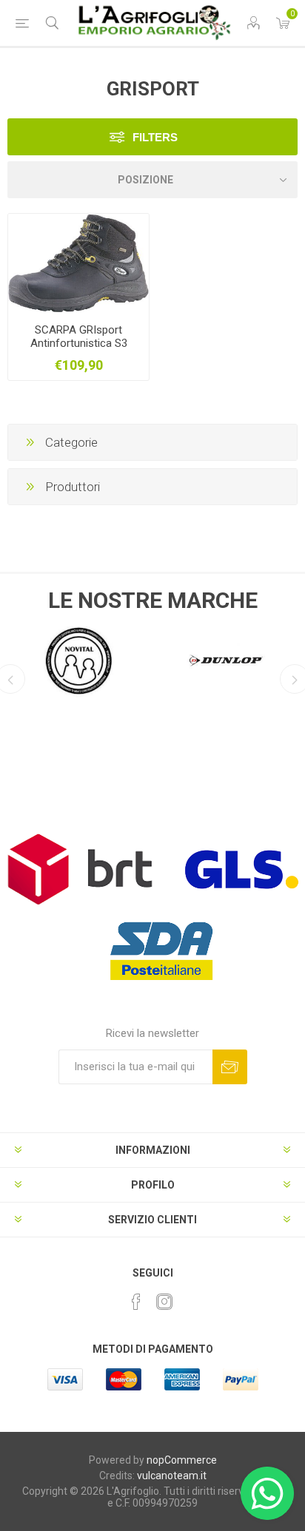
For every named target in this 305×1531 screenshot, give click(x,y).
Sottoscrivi (229, 1067)
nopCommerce (182, 1460)
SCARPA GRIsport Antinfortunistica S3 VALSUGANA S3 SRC (78, 343)
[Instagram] (164, 1302)
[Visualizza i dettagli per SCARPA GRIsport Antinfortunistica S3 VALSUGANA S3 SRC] (78, 263)
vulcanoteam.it (172, 1475)
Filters (155, 137)
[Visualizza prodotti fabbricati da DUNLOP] (226, 660)
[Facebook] (136, 1302)
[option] (78, 656)
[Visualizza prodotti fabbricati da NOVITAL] (79, 660)
